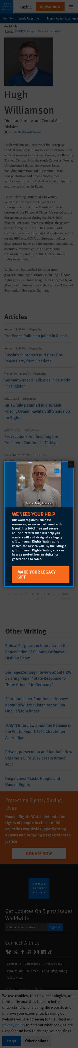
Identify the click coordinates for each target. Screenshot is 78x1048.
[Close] (71, 464)
